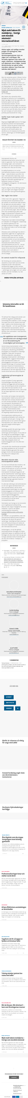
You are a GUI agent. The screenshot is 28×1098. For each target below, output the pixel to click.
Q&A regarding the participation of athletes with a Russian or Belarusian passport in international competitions (13, 560)
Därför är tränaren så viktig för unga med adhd (13, 741)
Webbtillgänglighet (17, 1093)
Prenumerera (14, 1077)
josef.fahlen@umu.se (14, 653)
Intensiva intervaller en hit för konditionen (13, 305)
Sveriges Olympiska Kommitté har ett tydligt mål (12, 91)
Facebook (12, 1068)
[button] (14, 155)
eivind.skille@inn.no (14, 634)
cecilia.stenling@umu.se (14, 615)
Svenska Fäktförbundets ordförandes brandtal (12, 513)
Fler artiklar (7, 1096)
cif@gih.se (15, 1091)
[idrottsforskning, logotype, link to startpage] (7, 3)
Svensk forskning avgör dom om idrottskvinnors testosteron (13, 775)
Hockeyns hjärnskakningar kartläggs (12, 808)
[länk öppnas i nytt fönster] (6, 73)
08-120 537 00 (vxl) (17, 1090)
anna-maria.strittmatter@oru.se (14, 596)
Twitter (16, 1068)
